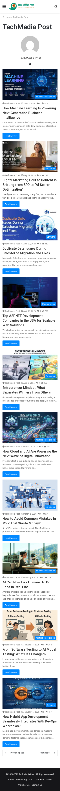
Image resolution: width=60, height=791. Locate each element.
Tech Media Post (27, 774)
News (49, 779)
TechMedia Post (30, 58)
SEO (31, 779)
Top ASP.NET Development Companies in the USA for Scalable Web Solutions (28, 320)
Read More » (11, 136)
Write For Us (24, 785)
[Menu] (4, 8)
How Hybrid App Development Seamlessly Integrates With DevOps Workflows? (29, 721)
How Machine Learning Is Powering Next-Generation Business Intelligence (29, 113)
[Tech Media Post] (21, 6)
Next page (45, 752)
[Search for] (56, 8)
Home (7, 17)
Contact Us (37, 785)
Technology (21, 779)
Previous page (17, 752)
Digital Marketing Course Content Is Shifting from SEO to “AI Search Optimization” (29, 184)
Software (40, 779)
